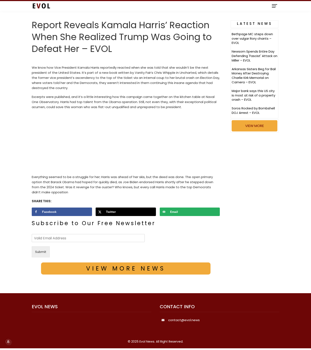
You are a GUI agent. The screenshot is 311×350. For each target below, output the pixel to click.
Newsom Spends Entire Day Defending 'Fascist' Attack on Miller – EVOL (254, 56)
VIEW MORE (254, 125)
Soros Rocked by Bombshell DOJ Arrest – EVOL (253, 110)
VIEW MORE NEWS (126, 268)
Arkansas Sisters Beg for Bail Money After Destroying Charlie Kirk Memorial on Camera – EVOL (254, 75)
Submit (40, 252)
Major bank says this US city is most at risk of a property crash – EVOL (253, 95)
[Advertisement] (126, 143)
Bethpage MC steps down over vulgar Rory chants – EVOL (252, 38)
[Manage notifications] (8, 341)
